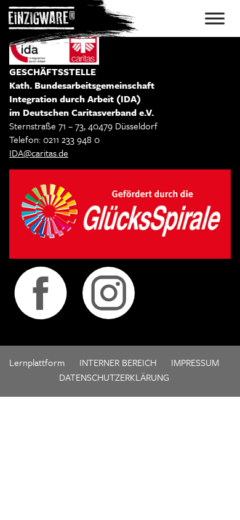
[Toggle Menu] (215, 18)
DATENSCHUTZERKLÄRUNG (114, 377)
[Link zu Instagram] (108, 291)
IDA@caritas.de (38, 153)
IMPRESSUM (195, 362)
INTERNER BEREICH (117, 362)
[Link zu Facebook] (40, 291)
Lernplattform (37, 362)
